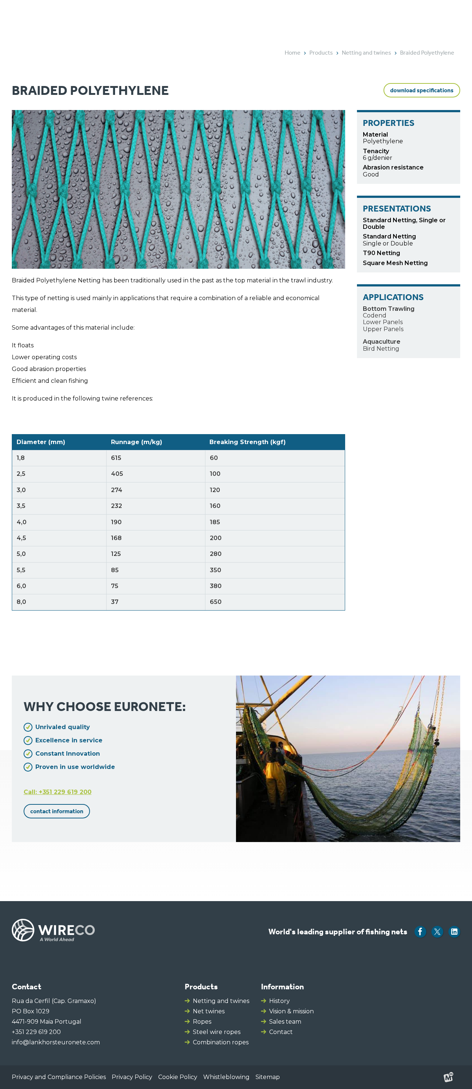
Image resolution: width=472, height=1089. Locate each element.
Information (282, 987)
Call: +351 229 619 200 (57, 792)
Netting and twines (221, 1000)
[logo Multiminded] (448, 1077)
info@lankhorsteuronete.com (56, 1042)
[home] (48, 19)
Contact (281, 1031)
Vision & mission (291, 1011)
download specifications (422, 90)
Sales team (285, 1021)
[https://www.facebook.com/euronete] (420, 932)
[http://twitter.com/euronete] (437, 932)
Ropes (202, 1021)
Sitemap (268, 1077)
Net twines (209, 1011)
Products (201, 987)
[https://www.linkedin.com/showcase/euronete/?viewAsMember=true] (454, 932)
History (279, 1000)
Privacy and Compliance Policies (59, 1077)
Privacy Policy (132, 1077)
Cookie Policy (177, 1077)
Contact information (56, 811)
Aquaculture (381, 341)
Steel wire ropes (216, 1031)
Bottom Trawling (388, 308)
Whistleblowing (226, 1077)
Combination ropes (221, 1042)
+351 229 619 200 (36, 1031)
